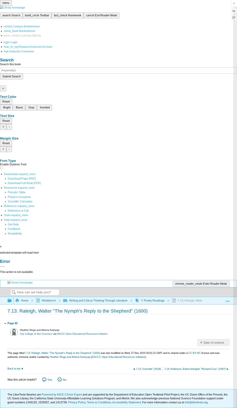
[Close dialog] (2, 266)
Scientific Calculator (20, 201)
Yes (49, 379)
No (64, 379)
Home (24, 300)
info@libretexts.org (196, 402)
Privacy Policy (77, 402)
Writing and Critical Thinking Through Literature (98, 300)
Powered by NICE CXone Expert (62, 394)
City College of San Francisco (36, 334)
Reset (6, 101)
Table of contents (213, 342)
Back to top (13, 368)
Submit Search (11, 76)
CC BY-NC (194, 352)
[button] (14, 228)
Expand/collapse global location (227, 299)
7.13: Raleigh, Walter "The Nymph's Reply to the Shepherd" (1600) (62, 352)
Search (13, 292)
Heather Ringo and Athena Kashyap (70, 356)
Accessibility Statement (126, 402)
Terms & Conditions (99, 402)
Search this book (10, 64)
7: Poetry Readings (152, 300)
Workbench (49, 300)
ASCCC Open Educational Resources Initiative (82, 334)
